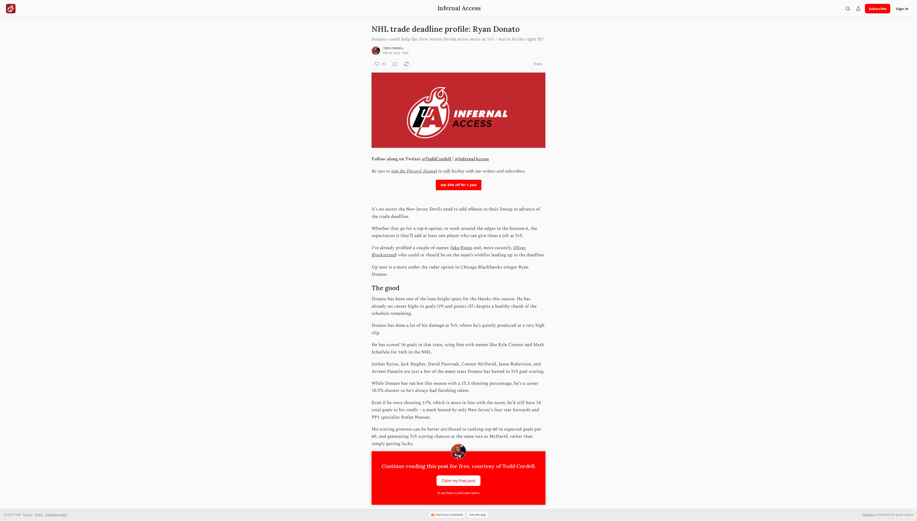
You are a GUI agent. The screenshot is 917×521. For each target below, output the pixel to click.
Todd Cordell (393, 48)
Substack (868, 515)
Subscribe (877, 8)
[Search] (848, 8)
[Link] (365, 288)
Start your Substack (449, 515)
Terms (39, 515)
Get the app (477, 515)
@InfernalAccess (472, 159)
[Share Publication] (858, 8)
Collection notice (56, 515)
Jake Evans (461, 247)
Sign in (902, 8)
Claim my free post (458, 480)
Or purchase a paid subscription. (458, 493)
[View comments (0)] (395, 64)
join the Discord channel (414, 171)
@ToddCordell (436, 159)
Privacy (27, 515)
